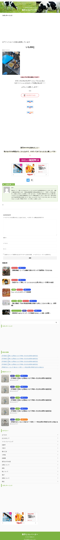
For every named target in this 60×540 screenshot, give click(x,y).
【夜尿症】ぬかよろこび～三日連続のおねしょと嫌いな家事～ (31, 313)
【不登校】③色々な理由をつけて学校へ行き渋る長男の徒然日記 (19, 358)
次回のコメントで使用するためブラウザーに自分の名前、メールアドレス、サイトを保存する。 (28, 254)
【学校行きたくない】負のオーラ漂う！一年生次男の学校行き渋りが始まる (22, 367)
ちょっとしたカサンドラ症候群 (21, 292)
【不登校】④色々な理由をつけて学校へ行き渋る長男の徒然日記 (19, 355)
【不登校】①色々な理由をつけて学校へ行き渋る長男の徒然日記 (19, 364)
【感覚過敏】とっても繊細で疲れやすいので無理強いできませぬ (31, 270)
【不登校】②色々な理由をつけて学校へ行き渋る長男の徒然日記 (19, 361)
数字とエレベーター (30, 10)
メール (5, 243)
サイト (4, 249)
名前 (4, 237)
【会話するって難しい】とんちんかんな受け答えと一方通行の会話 (32, 282)
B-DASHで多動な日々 (30, 537)
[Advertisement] (30, 28)
